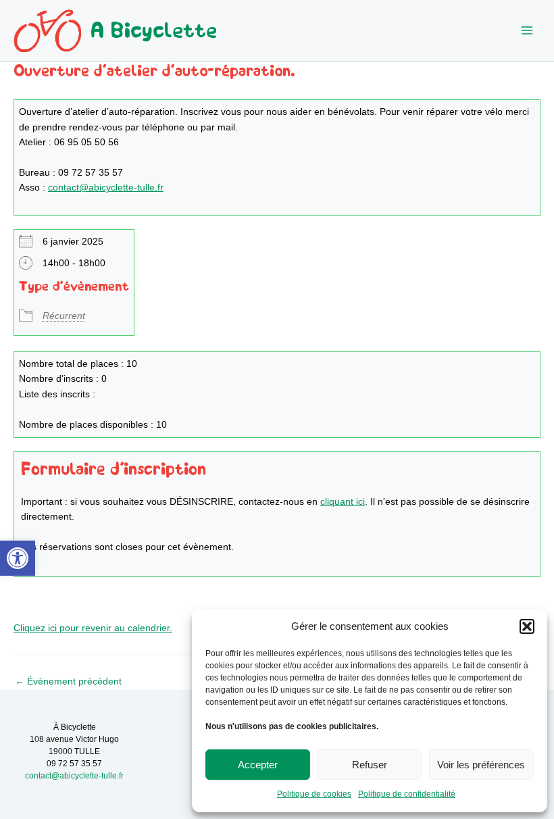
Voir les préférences (481, 764)
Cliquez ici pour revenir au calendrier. (93, 628)
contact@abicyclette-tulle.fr (105, 187)
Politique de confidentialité (406, 794)
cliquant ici (342, 502)
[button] (17, 558)
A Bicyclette (154, 30)
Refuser (369, 764)
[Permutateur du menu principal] (527, 31)
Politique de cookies (314, 794)
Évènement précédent (68, 682)
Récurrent (64, 316)
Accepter (258, 764)
